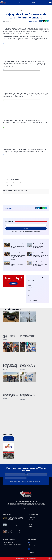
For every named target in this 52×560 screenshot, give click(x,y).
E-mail (29, 544)
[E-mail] (29, 542)
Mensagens (31, 280)
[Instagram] (51, 2)
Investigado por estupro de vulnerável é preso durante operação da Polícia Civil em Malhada (17, 245)
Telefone (30, 550)
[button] (40, 21)
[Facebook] (49, 2)
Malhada (30, 292)
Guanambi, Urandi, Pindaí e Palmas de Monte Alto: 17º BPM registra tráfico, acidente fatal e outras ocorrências (40, 254)
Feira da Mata (31, 287)
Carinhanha (31, 283)
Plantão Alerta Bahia (26, 10)
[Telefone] (29, 549)
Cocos (29, 285)
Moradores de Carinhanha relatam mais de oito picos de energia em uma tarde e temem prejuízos (40, 245)
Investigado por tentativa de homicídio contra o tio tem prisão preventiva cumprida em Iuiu (18, 263)
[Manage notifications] (49, 558)
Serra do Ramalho (32, 300)
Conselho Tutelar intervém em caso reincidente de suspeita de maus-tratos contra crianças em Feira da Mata (40, 263)
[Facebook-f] (24, 508)
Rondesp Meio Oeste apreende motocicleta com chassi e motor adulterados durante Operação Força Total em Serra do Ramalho (18, 255)
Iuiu (29, 290)
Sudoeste (30, 297)
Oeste (29, 295)
